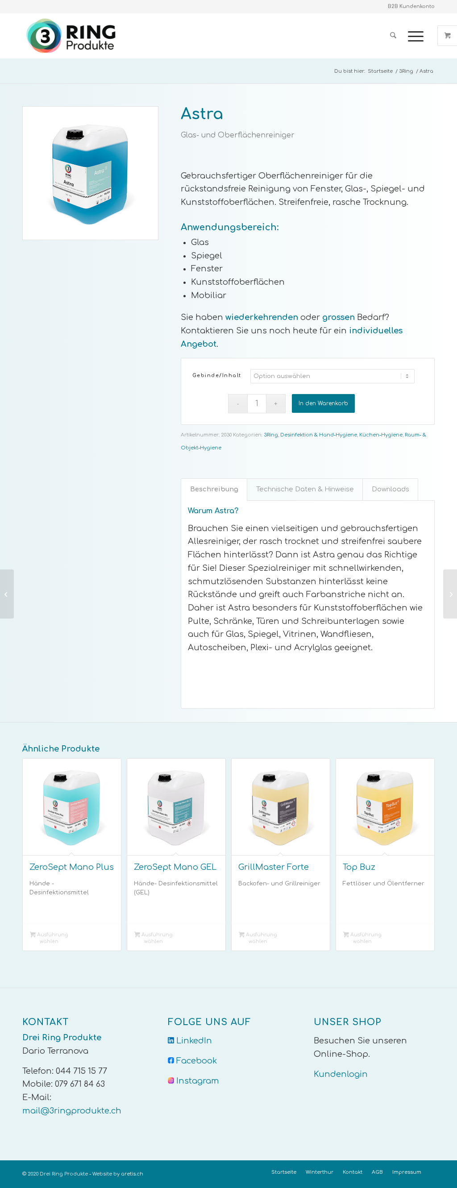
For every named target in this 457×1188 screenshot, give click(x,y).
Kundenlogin (341, 1074)
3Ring (271, 435)
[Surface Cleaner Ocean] (450, 594)
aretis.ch (132, 1174)
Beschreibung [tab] (214, 489)
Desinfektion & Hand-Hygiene (318, 435)
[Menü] (413, 35)
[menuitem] (393, 35)
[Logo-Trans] (72, 35)
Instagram (197, 1080)
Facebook (196, 1060)
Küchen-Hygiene (381, 435)
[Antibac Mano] (7, 594)
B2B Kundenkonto (411, 6)
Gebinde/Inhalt (216, 375)
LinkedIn (194, 1040)
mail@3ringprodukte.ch (71, 1110)
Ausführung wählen (52, 938)
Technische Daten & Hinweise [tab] (305, 489)
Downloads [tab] (390, 489)
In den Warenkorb (323, 403)
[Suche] (393, 35)
